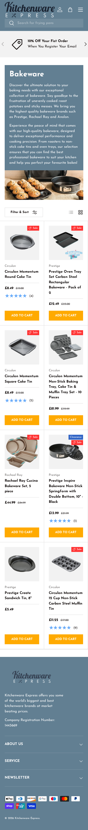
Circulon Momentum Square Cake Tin (21, 379)
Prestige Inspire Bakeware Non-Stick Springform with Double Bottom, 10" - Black (66, 491)
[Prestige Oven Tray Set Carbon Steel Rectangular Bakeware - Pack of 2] (66, 243)
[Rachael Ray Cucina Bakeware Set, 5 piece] (22, 452)
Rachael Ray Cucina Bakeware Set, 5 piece (21, 486)
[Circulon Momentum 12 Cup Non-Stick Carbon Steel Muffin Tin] (66, 564)
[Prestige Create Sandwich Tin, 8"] (22, 564)
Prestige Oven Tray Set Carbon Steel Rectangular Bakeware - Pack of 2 (65, 282)
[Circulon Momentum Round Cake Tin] (22, 243)
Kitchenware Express (27, 818)
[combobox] (44, 23)
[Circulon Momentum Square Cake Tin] (22, 347)
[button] (70, 9)
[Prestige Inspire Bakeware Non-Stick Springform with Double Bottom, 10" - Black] (66, 452)
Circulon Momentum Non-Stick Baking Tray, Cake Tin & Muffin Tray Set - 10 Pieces (66, 387)
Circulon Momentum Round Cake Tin (21, 274)
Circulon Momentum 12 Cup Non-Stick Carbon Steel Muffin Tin (66, 601)
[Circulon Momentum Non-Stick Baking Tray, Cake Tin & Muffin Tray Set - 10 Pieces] (66, 347)
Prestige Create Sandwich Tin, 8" (18, 595)
